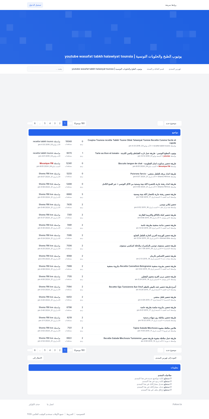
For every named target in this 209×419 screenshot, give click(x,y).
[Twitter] (168, 404)
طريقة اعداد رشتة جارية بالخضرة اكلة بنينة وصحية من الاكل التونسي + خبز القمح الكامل (139, 184)
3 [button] (54, 123)
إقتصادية (167, 320)
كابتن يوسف (166, 218)
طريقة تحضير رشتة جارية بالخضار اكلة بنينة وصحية (155, 194)
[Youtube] (166, 404)
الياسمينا (167, 248)
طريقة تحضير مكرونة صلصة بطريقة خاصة (158, 307)
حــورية (167, 341)
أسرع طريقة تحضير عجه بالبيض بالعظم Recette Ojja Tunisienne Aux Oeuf (142, 287)
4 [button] (50, 123)
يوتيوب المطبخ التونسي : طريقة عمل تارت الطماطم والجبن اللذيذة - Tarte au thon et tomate (135, 153)
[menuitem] (172, 5)
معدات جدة (166, 259)
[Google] (163, 404)
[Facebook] (170, 404)
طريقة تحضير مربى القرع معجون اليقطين (158, 276)
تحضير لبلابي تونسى (168, 204)
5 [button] (44, 123)
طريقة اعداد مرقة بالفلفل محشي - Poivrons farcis (153, 173)
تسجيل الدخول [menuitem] (35, 5)
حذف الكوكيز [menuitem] (34, 404)
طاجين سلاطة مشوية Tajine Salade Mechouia (154, 328)
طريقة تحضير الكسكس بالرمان (163, 256)
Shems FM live (164, 176)
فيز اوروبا (166, 331)
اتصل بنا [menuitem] (50, 404)
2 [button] (59, 123)
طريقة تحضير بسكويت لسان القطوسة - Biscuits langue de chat (147, 163)
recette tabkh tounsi (161, 146)
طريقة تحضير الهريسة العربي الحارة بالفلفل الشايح (155, 235)
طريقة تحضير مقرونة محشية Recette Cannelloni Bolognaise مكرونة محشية (141, 266)
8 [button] (35, 123)
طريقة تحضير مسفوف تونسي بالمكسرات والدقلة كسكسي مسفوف (147, 245)
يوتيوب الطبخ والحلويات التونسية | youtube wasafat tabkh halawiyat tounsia (123, 56)
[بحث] (35, 69)
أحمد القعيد (166, 197)
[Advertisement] (104, 95)
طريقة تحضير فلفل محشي (165, 297)
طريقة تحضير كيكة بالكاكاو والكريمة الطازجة (157, 215)
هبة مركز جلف (165, 207)
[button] (29, 123)
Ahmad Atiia (165, 238)
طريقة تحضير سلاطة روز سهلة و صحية (159, 317)
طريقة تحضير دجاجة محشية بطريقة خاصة (158, 225)
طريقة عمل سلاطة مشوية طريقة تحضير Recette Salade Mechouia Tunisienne (140, 338)
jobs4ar (167, 156)
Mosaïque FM (164, 166)
